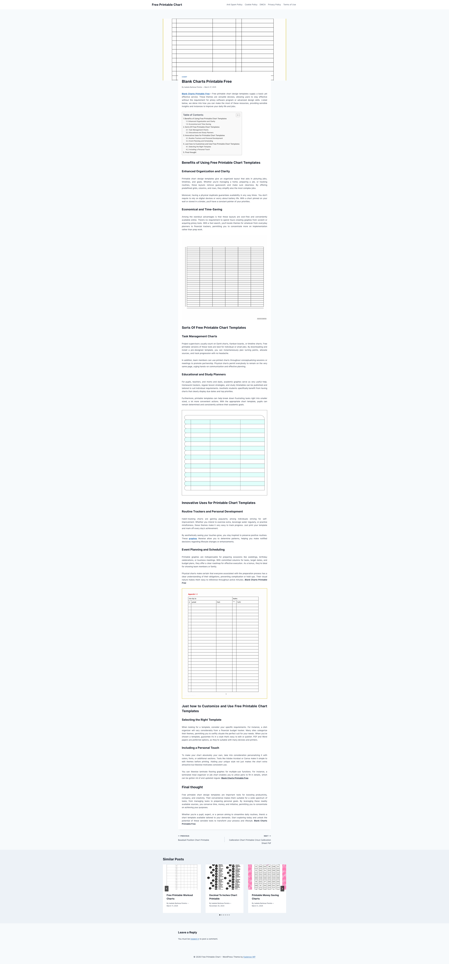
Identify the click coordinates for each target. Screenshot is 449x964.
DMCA (263, 4)
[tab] (219, 915)
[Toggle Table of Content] (236, 115)
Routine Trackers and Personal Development (206, 138)
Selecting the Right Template (200, 147)
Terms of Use (289, 4)
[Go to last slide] (166, 888)
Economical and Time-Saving (200, 124)
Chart (184, 77)
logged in (194, 939)
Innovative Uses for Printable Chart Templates (205, 135)
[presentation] (182, 877)
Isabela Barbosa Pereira (193, 87)
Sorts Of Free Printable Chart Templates (202, 127)
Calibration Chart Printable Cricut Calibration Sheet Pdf (250, 839)
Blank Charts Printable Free (196, 94)
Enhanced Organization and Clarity (201, 121)
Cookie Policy (251, 4)
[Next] (282, 888)
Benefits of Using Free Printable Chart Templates (206, 118)
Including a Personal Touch (199, 149)
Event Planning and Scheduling (201, 141)
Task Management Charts (198, 130)
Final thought (190, 152)
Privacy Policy (274, 4)
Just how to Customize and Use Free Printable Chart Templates (212, 144)
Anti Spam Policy (234, 4)
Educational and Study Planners (201, 132)
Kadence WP (249, 957)
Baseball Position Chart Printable (193, 838)
